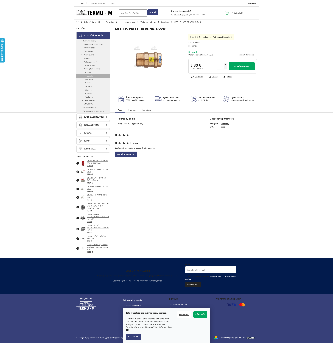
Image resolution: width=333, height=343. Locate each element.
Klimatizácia (90, 149)
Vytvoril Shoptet (226, 337)
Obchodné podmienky (132, 305)
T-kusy (87, 83)
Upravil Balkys (240, 337)
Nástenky (89, 97)
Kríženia (88, 93)
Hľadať (152, 12)
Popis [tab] (120, 110)
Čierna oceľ (88, 51)
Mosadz (87, 58)
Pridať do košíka (242, 66)
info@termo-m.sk (180, 304)
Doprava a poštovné (97, 3)
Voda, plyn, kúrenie (92, 69)
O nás (81, 3)
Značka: (194, 42)
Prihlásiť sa (193, 285)
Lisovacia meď (89, 65)
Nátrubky (89, 79)
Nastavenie (133, 337)
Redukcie (89, 86)
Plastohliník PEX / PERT (93, 44)
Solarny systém (90, 100)
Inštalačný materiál (93, 35)
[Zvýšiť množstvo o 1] (225, 64)
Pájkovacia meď (90, 62)
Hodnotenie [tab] (146, 110)
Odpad (86, 141)
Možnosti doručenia (246, 55)
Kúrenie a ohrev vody (94, 117)
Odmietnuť (184, 314)
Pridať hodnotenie (126, 154)
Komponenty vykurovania (93, 111)
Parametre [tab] (131, 110)
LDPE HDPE (88, 104)
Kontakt (114, 3)
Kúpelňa (87, 133)
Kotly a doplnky (91, 125)
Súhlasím (200, 314)
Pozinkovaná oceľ (91, 55)
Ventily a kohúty (89, 107)
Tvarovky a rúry (89, 41)
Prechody (89, 76)
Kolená (88, 72)
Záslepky (88, 90)
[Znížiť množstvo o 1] (225, 67)
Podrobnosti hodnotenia (223, 37)
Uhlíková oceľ (89, 48)
